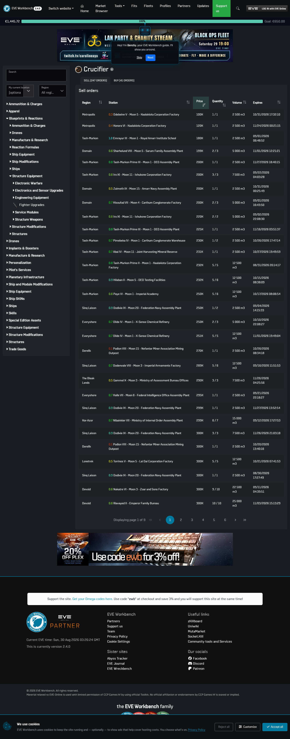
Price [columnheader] (199, 101)
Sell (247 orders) (95, 80)
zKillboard (195, 621)
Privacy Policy (196, 729)
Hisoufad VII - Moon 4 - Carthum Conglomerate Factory (145, 202)
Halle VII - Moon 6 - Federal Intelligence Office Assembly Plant (149, 395)
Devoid (86, 489)
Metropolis (88, 114)
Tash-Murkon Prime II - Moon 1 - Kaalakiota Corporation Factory (145, 265)
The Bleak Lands (88, 380)
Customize (250, 726)
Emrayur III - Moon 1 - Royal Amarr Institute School (142, 138)
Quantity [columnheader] (217, 101)
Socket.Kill (195, 636)
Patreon (198, 668)
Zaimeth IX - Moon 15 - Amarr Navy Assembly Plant (143, 188)
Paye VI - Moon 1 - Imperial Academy (134, 294)
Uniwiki (193, 626)
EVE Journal (116, 663)
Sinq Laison (89, 308)
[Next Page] (235, 520)
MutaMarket (196, 631)
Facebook (199, 658)
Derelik (86, 350)
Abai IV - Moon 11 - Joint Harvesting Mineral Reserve (143, 251)
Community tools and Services (210, 641)
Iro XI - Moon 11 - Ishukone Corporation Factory (140, 174)
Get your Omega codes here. (92, 599)
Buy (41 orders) (124, 80)
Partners (113, 621)
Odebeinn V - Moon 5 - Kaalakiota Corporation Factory (144, 114)
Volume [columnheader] (237, 102)
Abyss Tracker (117, 658)
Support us (115, 626)
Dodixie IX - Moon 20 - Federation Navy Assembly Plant (145, 308)
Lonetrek (87, 461)
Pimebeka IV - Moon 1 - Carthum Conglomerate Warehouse (147, 240)
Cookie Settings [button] (118, 641)
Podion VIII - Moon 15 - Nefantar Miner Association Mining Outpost (146, 351)
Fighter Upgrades (31, 205)
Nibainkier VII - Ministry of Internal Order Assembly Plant (146, 420)
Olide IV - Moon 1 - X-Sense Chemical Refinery (139, 322)
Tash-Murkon (90, 138)
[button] (22, 8)
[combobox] (15, 91)
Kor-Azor (87, 420)
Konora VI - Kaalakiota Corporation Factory (137, 125)
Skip (139, 57)
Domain (87, 151)
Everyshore (89, 322)
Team (111, 631)
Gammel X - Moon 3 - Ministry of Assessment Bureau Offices (149, 380)
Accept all (276, 726)
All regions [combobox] (49, 92)
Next (150, 57)
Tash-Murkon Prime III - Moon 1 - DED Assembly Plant (144, 162)
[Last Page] (245, 520)
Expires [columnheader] (257, 102)
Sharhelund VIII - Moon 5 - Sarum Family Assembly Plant (146, 151)
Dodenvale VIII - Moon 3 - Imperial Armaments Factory (145, 365)
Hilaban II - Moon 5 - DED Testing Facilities (137, 280)
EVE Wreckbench (119, 668)
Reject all (223, 726)
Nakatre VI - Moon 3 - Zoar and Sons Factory (138, 489)
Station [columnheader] (113, 102)
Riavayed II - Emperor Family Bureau (134, 503)
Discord (198, 663)
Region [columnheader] (86, 102)
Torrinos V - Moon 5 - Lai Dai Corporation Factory (141, 461)
